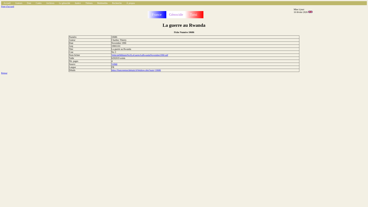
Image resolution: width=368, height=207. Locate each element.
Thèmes (89, 3)
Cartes (39, 3)
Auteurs (18, 3)
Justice (78, 3)
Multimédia (102, 3)
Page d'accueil (7, 6)
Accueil (6, 3)
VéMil (114, 64)
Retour (4, 73)
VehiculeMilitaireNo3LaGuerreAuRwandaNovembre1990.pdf (139, 55)
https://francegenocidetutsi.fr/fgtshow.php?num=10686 (136, 70)
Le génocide (64, 3)
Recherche (117, 3)
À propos (130, 3)
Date (29, 3)
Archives (50, 3)
